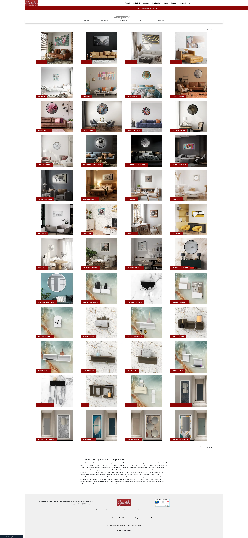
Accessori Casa (146, 8)
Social (166, 3)
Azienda (127, 3)
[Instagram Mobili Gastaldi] (151, 518)
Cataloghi (174, 3)
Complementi (157, 8)
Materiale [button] (123, 21)
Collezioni (136, 3)
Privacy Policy (100, 518)
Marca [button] (86, 21)
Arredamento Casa (121, 510)
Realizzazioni (156, 3)
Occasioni (146, 3)
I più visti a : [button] (159, 21)
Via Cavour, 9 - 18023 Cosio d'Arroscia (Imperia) (125, 518)
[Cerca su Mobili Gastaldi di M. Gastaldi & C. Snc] (189, 2)
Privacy (3, 537)
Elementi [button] (104, 21)
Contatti (183, 3)
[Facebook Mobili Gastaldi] (145, 518)
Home (138, 8)
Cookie (8, 537)
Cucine (107, 510)
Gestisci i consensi (17, 537)
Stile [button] (140, 21)
